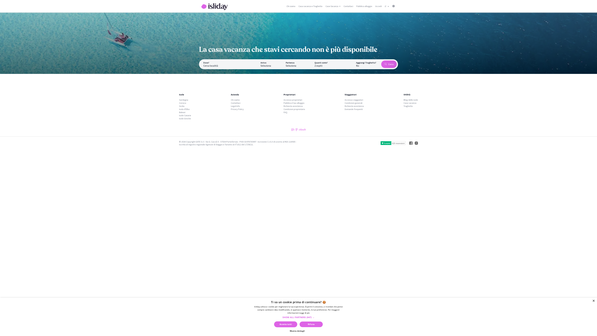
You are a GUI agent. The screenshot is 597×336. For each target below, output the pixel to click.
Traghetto (408, 106)
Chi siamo (291, 6)
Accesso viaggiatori (354, 99)
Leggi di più (304, 313)
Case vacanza (410, 103)
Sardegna (183, 99)
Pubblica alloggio (364, 6)
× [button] (593, 301)
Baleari (182, 112)
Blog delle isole (411, 99)
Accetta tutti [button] (286, 324)
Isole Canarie (185, 115)
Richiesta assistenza (293, 106)
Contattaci (348, 6)
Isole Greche (185, 118)
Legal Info (235, 106)
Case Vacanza (332, 6)
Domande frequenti (354, 109)
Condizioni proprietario (294, 109)
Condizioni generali (353, 103)
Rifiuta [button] (311, 324)
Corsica (182, 103)
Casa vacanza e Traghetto (310, 6)
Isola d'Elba (184, 109)
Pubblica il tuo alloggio (294, 103)
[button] (298, 317)
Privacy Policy (237, 109)
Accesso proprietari (293, 99)
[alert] (298, 317)
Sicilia (181, 106)
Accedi (378, 6)
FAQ (285, 112)
